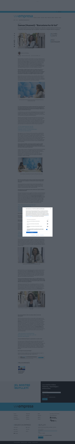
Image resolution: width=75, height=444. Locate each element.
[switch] (47, 221)
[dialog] (37, 222)
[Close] (51, 209)
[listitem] (37, 219)
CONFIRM (31, 232)
